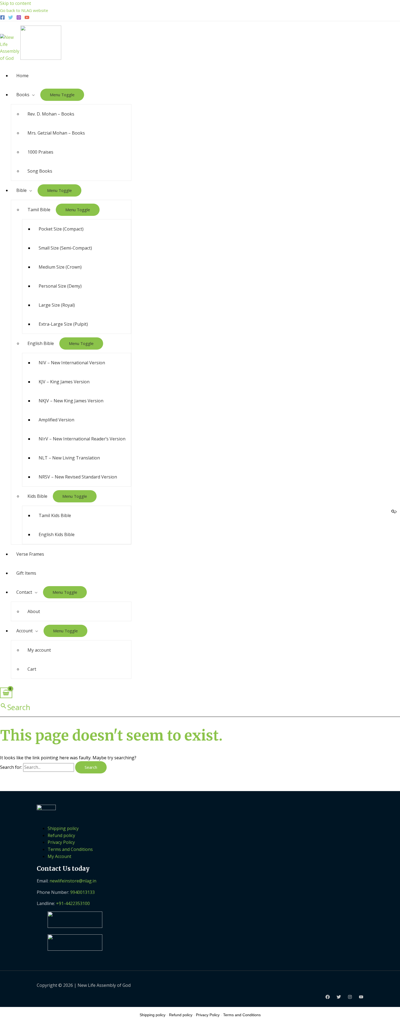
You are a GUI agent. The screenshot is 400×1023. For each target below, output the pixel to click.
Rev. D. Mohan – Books (50, 114)
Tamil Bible (38, 210)
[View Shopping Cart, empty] (6, 693)
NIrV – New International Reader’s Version (82, 439)
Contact (24, 592)
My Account (59, 856)
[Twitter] (10, 18)
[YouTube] (26, 18)
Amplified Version (56, 420)
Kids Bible (37, 496)
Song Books (39, 171)
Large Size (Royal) (57, 305)
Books (22, 95)
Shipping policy (63, 828)
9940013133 (82, 892)
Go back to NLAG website (24, 10)
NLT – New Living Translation (69, 458)
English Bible (40, 343)
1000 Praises (40, 152)
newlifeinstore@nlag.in (73, 881)
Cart (31, 669)
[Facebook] (2, 18)
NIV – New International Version (72, 363)
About (33, 611)
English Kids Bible (57, 534)
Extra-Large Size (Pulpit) (63, 324)
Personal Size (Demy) (60, 286)
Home (22, 76)
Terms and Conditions (70, 849)
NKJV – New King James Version (71, 401)
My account (39, 650)
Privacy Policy (61, 842)
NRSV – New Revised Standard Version (78, 477)
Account (24, 631)
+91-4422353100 (73, 903)
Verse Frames (30, 554)
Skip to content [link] (15, 3)
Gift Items (26, 573)
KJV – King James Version (64, 382)
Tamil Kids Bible (55, 515)
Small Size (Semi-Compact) (65, 248)
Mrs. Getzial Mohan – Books (56, 133)
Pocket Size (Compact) (61, 229)
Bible (21, 190)
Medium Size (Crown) (60, 267)
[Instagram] (18, 18)
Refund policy (61, 835)
